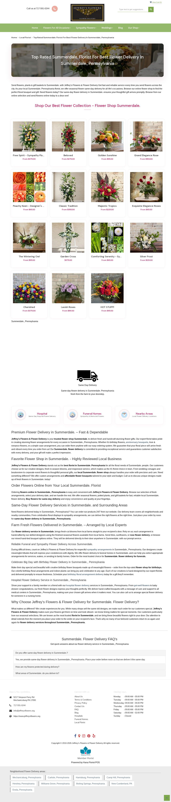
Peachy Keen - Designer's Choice (29, 206)
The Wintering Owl (29, 256)
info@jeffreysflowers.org (24, 711)
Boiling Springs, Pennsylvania (90, 784)
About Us (79, 696)
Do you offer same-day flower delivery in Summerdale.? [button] (41, 653)
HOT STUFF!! (107, 307)
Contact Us (79, 706)
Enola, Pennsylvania (22, 790)
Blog (120, 27)
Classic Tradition (68, 206)
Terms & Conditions (83, 700)
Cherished (29, 307)
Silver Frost (146, 256)
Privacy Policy (81, 703)
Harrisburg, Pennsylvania (88, 777)
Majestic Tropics (107, 206)
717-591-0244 (19, 705)
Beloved (68, 155)
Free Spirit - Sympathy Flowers (29, 155)
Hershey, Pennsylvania (23, 784)
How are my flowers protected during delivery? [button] (37, 667)
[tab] (89, 653)
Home (35, 27)
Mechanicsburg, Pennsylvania (27, 777)
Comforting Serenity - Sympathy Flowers (107, 256)
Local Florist (25, 37)
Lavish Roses (68, 307)
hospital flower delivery (78, 585)
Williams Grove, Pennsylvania (55, 784)
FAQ (77, 709)
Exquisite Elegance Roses (146, 206)
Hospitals (79, 716)
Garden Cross (68, 256)
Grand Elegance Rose (146, 155)
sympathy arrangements (99, 549)
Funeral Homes (81, 719)
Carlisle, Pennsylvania (58, 777)
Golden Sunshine (107, 155)
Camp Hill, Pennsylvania (118, 777)
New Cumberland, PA (122, 784)
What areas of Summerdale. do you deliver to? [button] (37, 673)
